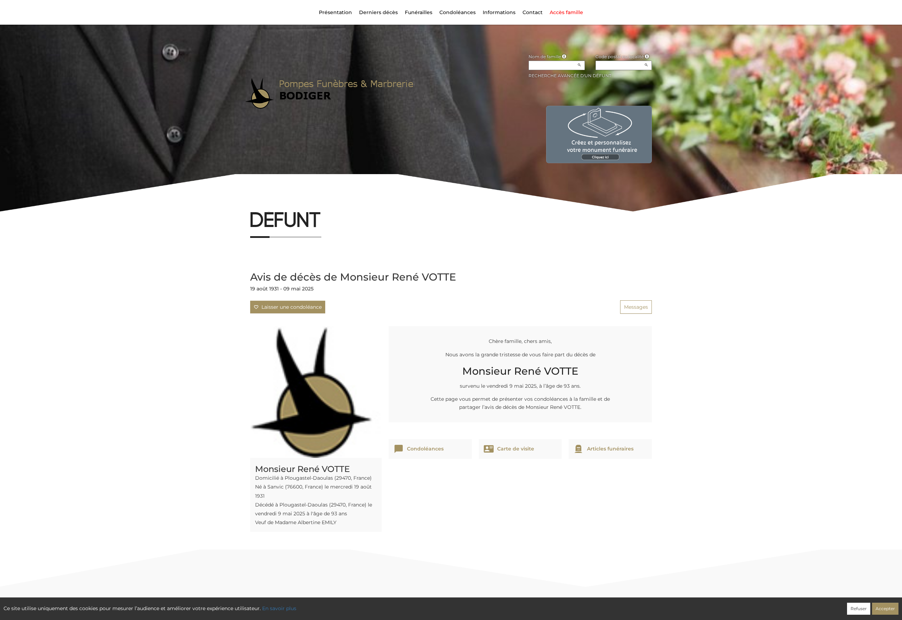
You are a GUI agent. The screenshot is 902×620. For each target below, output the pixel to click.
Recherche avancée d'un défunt (570, 75)
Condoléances (457, 12)
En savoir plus (279, 608)
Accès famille (566, 12)
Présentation (335, 12)
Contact (533, 12)
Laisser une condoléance (290, 307)
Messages (636, 307)
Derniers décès (378, 12)
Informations (499, 12)
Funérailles (418, 12)
